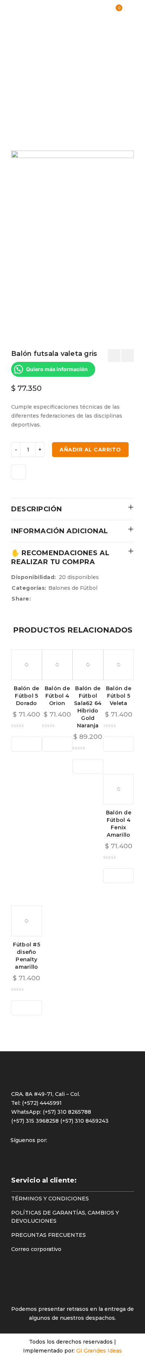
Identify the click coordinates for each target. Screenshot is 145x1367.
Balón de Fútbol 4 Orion (57, 696)
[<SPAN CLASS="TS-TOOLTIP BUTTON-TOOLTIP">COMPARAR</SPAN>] (18, 471)
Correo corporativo (36, 1249)
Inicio (18, 42)
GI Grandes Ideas (99, 1350)
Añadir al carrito (90, 449)
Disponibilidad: (33, 577)
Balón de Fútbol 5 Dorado (26, 696)
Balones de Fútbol (22, 70)
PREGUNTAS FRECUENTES (48, 1235)
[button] (26, 744)
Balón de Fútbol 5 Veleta (118, 696)
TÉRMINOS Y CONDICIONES (50, 1198)
